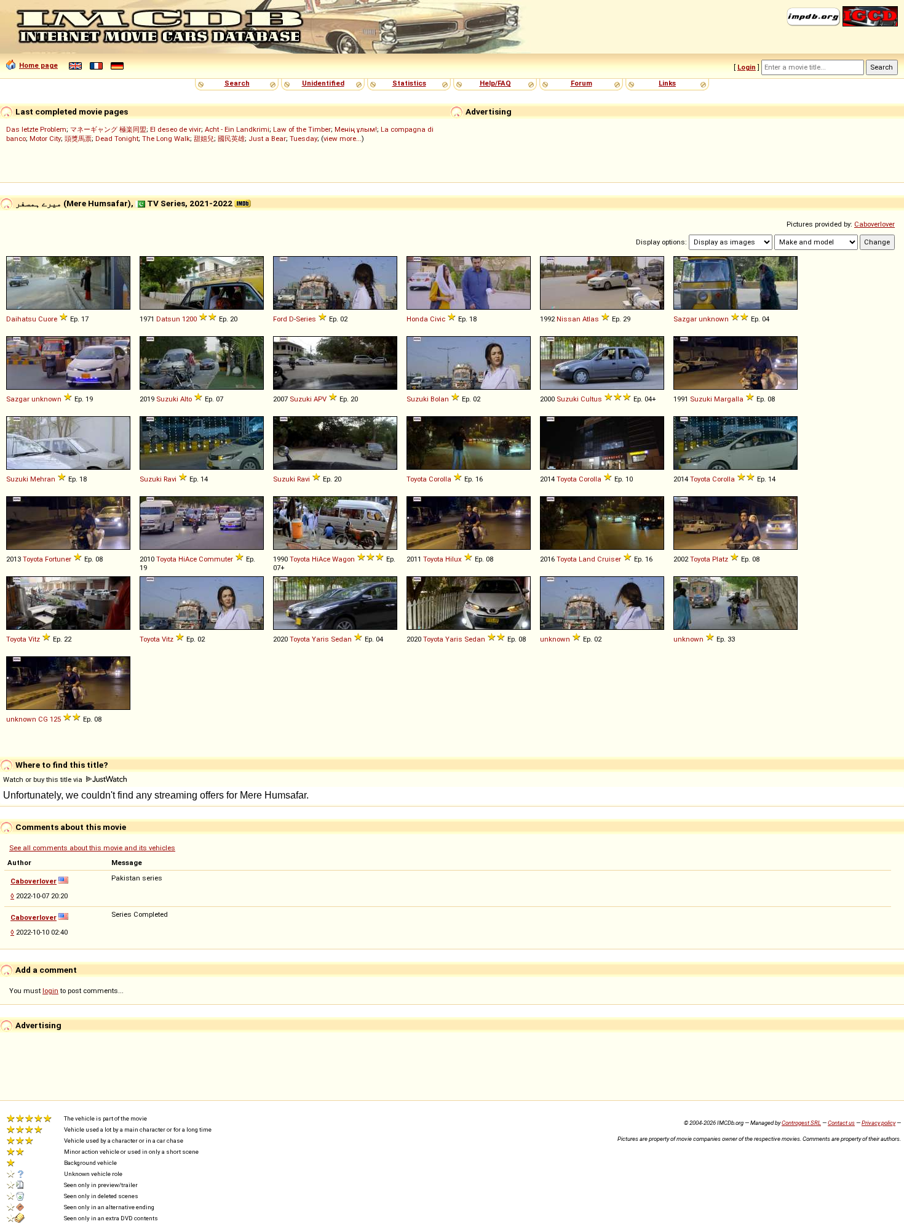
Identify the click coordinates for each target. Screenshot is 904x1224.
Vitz (34, 639)
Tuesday (303, 138)
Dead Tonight (116, 138)
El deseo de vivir (175, 129)
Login (746, 67)
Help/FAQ (495, 83)
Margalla (728, 399)
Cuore (47, 319)
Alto (186, 399)
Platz (720, 559)
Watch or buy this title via (43, 779)
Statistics (409, 83)
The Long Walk (166, 138)
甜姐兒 (204, 138)
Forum (581, 83)
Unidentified (323, 83)
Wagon (343, 559)
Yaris (320, 639)
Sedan (341, 639)
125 (55, 719)
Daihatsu (21, 319)
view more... (342, 138)
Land (587, 559)
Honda (417, 319)
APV (320, 399)
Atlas (590, 319)
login (50, 990)
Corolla (440, 479)
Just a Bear (267, 138)
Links (667, 83)
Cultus (591, 399)
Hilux (453, 559)
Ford (280, 319)
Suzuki (167, 399)
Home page (38, 65)
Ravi (170, 479)
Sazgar (685, 319)
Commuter (216, 559)
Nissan (569, 319)
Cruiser (609, 559)
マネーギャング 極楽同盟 (108, 129)
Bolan (439, 399)
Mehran (42, 479)
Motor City (45, 138)
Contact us (841, 1122)
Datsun (168, 319)
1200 (189, 319)
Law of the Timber (302, 129)
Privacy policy (878, 1122)
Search (237, 83)
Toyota (416, 479)
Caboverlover (874, 224)
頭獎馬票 (78, 138)
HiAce (187, 559)
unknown (714, 319)
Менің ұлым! (356, 129)
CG (43, 719)
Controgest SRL (801, 1122)
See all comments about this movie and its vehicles (92, 848)
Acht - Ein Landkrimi (237, 129)
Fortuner (58, 559)
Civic (437, 319)
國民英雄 (231, 138)
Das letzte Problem (36, 129)
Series (306, 319)
